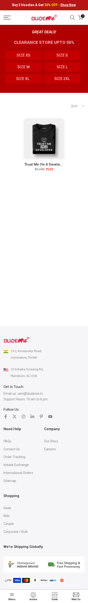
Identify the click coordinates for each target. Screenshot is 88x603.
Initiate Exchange (16, 465)
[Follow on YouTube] (50, 416)
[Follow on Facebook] (6, 416)
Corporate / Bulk (16, 532)
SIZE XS (23, 55)
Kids (7, 516)
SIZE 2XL (62, 78)
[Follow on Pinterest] (41, 416)
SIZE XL (23, 78)
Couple (9, 524)
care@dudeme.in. (30, 393)
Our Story (51, 441)
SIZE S (62, 55)
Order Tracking (14, 457)
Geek (7, 508)
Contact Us (12, 449)
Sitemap (10, 481)
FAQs (7, 441)
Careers (50, 449)
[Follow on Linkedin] (32, 416)
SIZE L (62, 67)
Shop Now (68, 5)
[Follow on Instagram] (23, 416)
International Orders (18, 473)
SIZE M (23, 67)
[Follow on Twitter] (14, 416)
